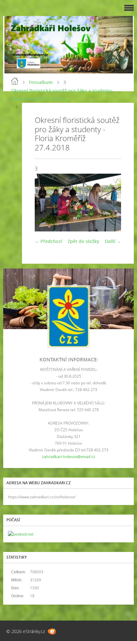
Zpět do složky (83, 241)
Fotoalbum (41, 82)
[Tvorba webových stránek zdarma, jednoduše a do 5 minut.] (52, 632)
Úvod (14, 81)
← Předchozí (48, 241)
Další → (113, 241)
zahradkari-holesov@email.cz (68, 456)
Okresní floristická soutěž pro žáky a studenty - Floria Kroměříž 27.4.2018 (63, 94)
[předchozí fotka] (45, 202)
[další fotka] (111, 202)
